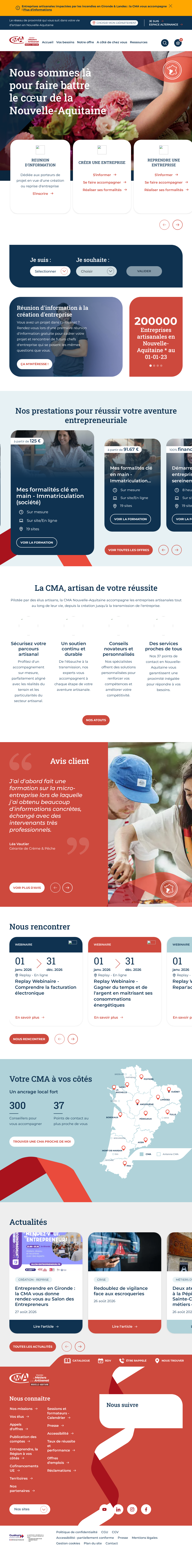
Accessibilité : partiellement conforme (85, 1538)
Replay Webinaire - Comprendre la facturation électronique (45, 987)
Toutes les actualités (32, 1346)
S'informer (102, 175)
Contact (112, 1543)
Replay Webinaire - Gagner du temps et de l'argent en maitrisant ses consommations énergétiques (123, 993)
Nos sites (21, 1509)
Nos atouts (96, 720)
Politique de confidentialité (77, 1532)
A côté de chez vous (112, 42)
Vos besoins (65, 42)
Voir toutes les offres (128, 550)
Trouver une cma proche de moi (42, 1141)
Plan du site (93, 1543)
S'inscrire (40, 194)
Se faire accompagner (102, 182)
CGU (104, 1532)
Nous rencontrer (29, 1039)
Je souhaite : (92, 259)
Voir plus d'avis (27, 888)
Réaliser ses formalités (102, 190)
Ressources (138, 42)
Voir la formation (38, 543)
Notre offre (85, 42)
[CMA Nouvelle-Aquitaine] (25, 41)
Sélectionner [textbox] (45, 271)
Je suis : (40, 259)
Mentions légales (145, 1538)
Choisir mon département (116, 23)
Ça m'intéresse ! (35, 364)
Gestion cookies (68, 1543)
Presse (123, 1538)
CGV (115, 1532)
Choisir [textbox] (87, 271)
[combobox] (50, 271)
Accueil (47, 42)
